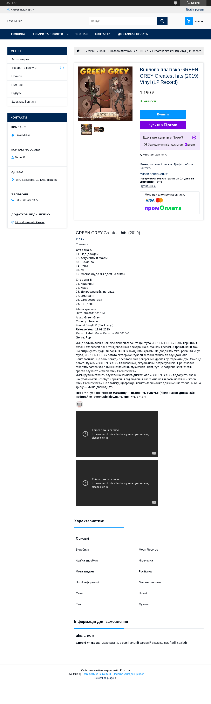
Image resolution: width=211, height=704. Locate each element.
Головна (18, 34)
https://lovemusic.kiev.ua (30, 222)
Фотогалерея (20, 59)
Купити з (156, 125)
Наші (102, 51)
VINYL (92, 51)
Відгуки (16, 93)
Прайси (17, 76)
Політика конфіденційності (128, 674)
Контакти (102, 34)
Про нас (81, 34)
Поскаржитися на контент (96, 674)
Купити (163, 114)
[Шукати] (162, 21)
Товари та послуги (47, 34)
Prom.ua (125, 670)
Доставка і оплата (133, 34)
